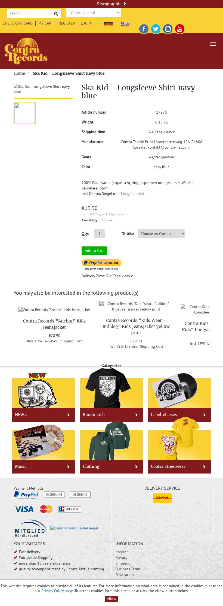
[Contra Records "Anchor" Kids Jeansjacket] (54, 309)
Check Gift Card (18, 23)
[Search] (56, 13)
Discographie (110, 3)
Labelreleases (164, 414)
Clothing (91, 466)
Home (19, 73)
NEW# (21, 414)
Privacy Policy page (57, 590)
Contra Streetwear (168, 466)
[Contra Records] (26, 51)
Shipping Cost (116, 214)
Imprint (122, 551)
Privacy (122, 557)
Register (67, 23)
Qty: (85, 233)
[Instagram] (167, 27)
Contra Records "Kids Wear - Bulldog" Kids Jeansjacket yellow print (136, 326)
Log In (86, 23)
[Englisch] (125, 23)
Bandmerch (94, 414)
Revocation (125, 574)
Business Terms (128, 568)
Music (20, 466)
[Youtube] (179, 27)
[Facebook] (143, 27)
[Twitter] (155, 27)
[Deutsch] (108, 23)
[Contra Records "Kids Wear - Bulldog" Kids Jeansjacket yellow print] (136, 305)
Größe (127, 233)
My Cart (45, 23)
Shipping (123, 563)
